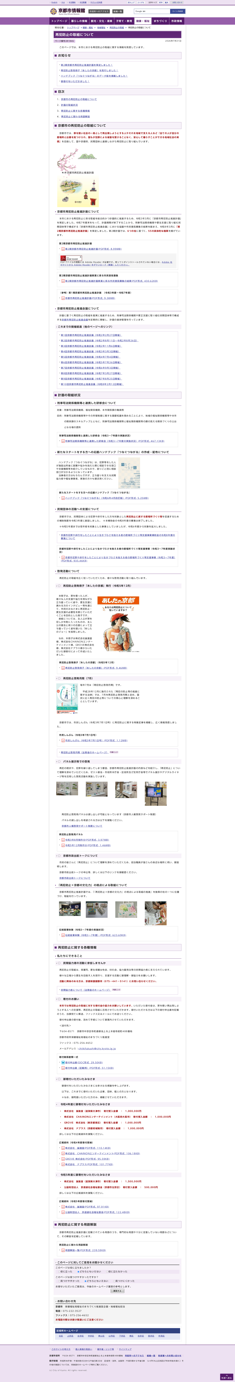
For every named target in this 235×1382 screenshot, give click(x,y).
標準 (161, 2)
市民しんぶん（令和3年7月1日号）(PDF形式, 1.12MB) (96, 740)
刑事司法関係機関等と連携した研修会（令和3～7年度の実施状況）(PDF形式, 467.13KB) (115, 441)
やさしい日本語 (96, 2)
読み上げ (131, 2)
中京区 (91, 1336)
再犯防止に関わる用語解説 (75, 116)
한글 (63, 2)
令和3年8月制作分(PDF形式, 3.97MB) (87, 840)
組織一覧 (118, 11)
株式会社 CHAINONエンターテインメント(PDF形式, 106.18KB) (102, 1153)
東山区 (101, 1336)
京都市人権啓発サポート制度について (82, 826)
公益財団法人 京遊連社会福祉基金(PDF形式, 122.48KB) (97, 1212)
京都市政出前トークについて (75, 878)
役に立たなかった (118, 1271)
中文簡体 (72, 2)
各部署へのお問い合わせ (170, 1356)
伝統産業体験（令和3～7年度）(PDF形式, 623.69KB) (95, 935)
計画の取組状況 (69, 105)
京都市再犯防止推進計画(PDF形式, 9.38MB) (90, 298)
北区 (61, 1336)
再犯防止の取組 (117, 28)
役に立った (66, 1271)
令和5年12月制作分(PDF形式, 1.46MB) (88, 845)
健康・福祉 (88, 28)
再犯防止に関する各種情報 (75, 111)
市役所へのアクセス (99, 11)
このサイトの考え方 (61, 1349)
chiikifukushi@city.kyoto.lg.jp (97, 1049)
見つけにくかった (125, 1281)
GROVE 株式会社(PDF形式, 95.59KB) (87, 1159)
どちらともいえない (90, 1271)
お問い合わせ (177, 2)
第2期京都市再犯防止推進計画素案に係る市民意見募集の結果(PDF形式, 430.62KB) (111, 281)
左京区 (81, 1336)
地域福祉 (101, 28)
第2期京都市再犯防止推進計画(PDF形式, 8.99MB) (93, 249)
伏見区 (161, 1336)
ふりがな (140, 2)
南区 (131, 1336)
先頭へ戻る (226, 1378)
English (54, 2)
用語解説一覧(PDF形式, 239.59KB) (85, 1250)
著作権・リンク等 (105, 1349)
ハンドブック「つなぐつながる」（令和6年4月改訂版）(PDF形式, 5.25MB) (107, 498)
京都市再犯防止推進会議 (75, 320)
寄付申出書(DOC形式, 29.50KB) (84, 1062)
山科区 (112, 1336)
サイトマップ (125, 1349)
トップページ (73, 28)
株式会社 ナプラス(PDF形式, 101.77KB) (89, 1164)
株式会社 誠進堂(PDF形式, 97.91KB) (87, 1207)
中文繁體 (83, 2)
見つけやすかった (70, 1281)
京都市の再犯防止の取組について (79, 99)
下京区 (122, 1336)
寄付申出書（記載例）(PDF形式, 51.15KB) (89, 1068)
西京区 (151, 1336)
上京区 (70, 1336)
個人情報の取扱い (83, 1349)
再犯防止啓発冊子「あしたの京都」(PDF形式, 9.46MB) (96, 668)
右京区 (141, 1336)
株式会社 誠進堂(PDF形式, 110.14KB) (88, 1148)
